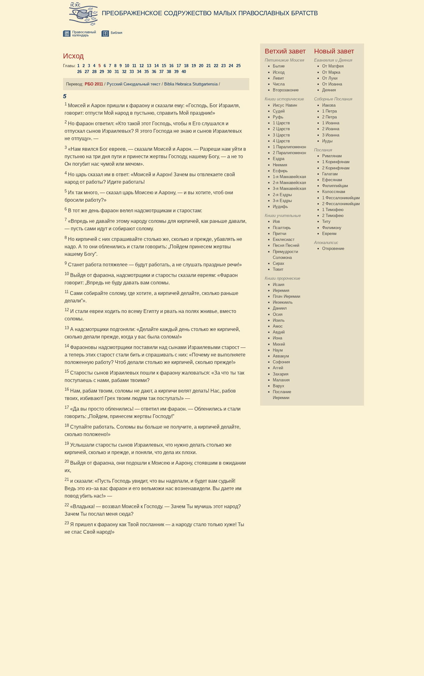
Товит (278, 269)
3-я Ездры (282, 200)
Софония (281, 362)
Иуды (327, 141)
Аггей (278, 368)
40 (184, 71)
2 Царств (281, 128)
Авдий (279, 332)
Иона (277, 338)
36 (154, 71)
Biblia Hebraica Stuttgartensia (191, 84)
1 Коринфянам (336, 161)
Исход (279, 72)
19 (194, 65)
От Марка (331, 72)
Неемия (280, 165)
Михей (279, 344)
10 (127, 65)
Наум (278, 350)
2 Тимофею (333, 215)
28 (94, 71)
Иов (276, 221)
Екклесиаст (284, 239)
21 (208, 65)
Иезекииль (283, 302)
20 (201, 65)
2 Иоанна (330, 128)
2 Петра (329, 117)
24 (231, 65)
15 (164, 65)
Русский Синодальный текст (133, 84)
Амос (278, 326)
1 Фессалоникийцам (341, 197)
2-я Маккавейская (289, 182)
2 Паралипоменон (289, 152)
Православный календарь (84, 33)
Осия (277, 314)
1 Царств (281, 123)
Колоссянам (333, 191)
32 (124, 71)
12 (141, 65)
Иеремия (281, 290)
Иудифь (280, 206)
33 (131, 71)
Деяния (329, 90)
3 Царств (281, 135)
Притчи (279, 233)
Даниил (280, 308)
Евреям (329, 233)
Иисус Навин (285, 105)
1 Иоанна (330, 123)
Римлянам (332, 156)
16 (171, 65)
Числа (279, 84)
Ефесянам (332, 179)
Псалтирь (282, 227)
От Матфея (333, 66)
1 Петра (329, 111)
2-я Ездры (282, 194)
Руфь (278, 117)
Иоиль (279, 320)
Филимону (331, 227)
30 (109, 71)
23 (223, 65)
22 (216, 65)
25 (238, 65)
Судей (279, 111)
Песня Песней (286, 245)
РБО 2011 (94, 84)
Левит (278, 78)
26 (79, 71)
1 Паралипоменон (289, 147)
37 (161, 71)
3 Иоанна (330, 135)
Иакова (329, 105)
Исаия (278, 284)
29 (102, 71)
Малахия (281, 380)
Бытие (279, 66)
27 (87, 71)
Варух (278, 386)
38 (169, 71)
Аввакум (281, 356)
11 (134, 65)
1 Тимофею (333, 209)
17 (179, 65)
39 (176, 71)
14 (156, 65)
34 (139, 71)
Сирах (278, 263)
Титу (326, 221)
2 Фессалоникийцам (341, 203)
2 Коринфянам (336, 168)
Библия (116, 32)
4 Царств (281, 141)
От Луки (329, 78)
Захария (280, 374)
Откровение (333, 248)
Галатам (330, 174)
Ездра (278, 158)
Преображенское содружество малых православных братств (210, 13)
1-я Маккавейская (289, 176)
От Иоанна (332, 84)
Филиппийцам (335, 185)
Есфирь (280, 170)
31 (117, 71)
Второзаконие (286, 90)
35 (146, 71)
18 (186, 65)
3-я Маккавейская (289, 188)
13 (149, 65)
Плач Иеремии (286, 296)
